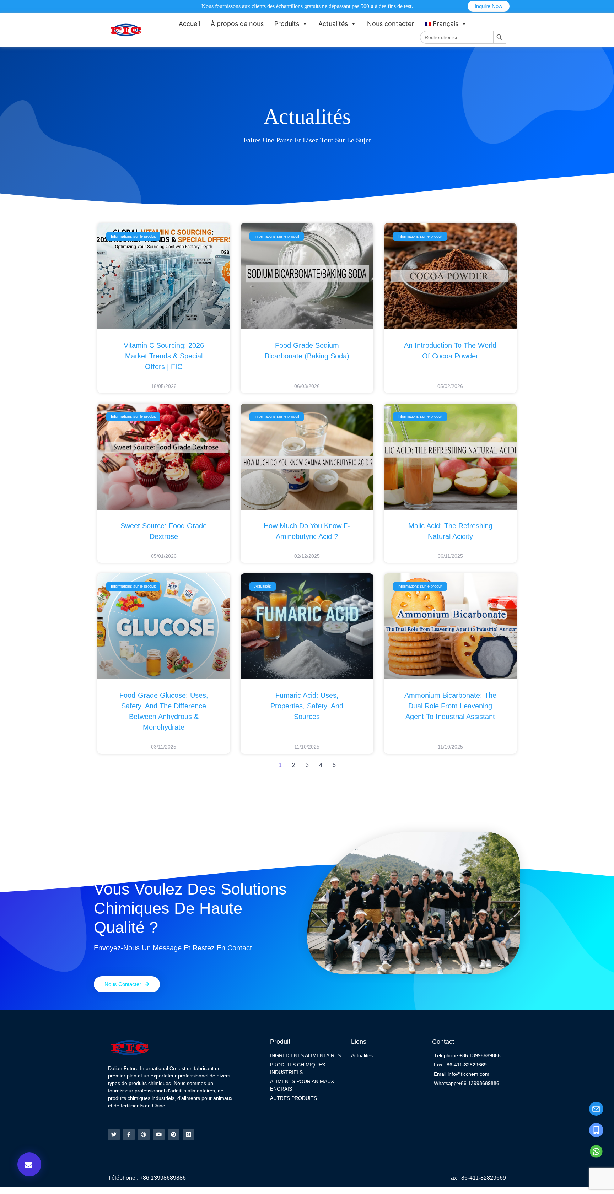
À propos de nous (237, 23)
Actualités (333, 23)
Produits (286, 23)
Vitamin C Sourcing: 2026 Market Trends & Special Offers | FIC (164, 356)
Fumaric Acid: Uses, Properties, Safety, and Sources (306, 705)
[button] (29, 1164)
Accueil (189, 23)
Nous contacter (390, 23)
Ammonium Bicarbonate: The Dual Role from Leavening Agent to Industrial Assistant (450, 705)
